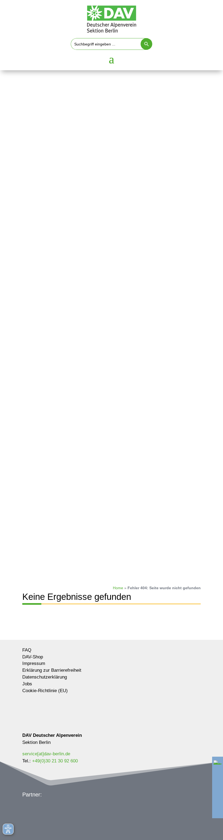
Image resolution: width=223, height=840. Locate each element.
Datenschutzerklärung (44, 677)
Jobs (27, 684)
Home (118, 588)
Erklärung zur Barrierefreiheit (51, 670)
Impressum (33, 663)
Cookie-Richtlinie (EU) (45, 691)
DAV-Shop (32, 657)
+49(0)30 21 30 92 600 (55, 760)
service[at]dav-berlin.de (46, 753)
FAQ (26, 650)
